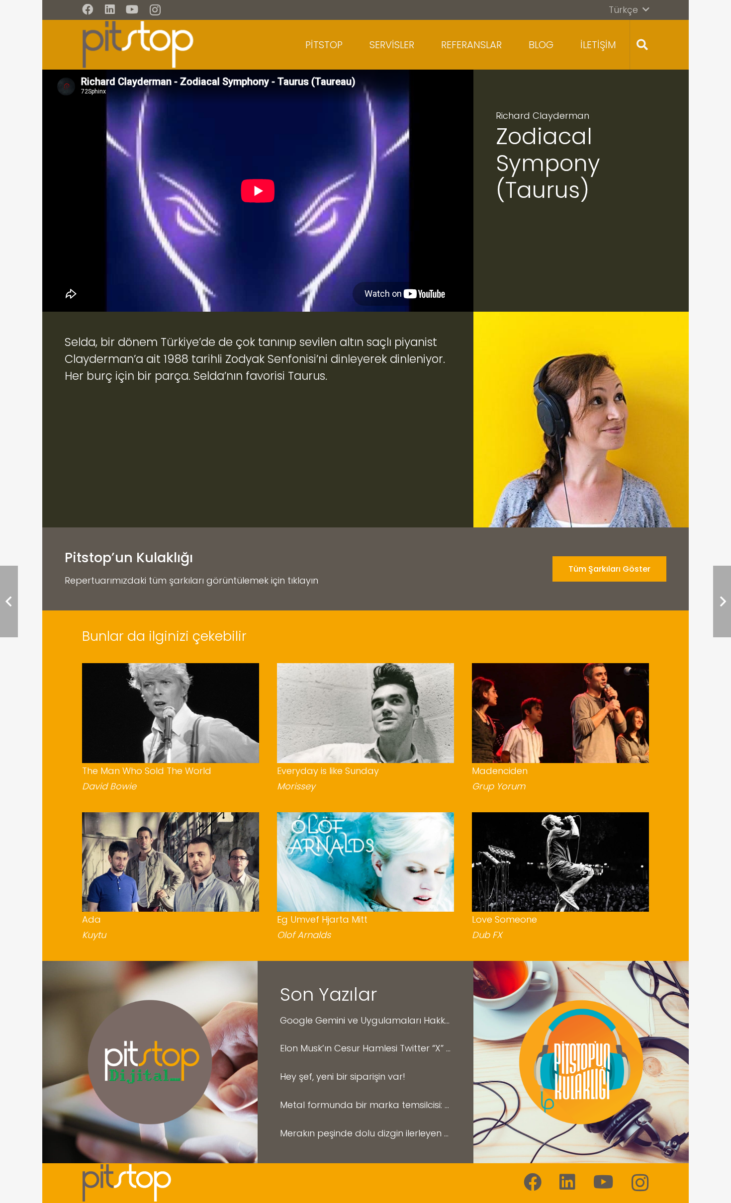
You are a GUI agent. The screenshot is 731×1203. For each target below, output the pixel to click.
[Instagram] (155, 10)
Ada (91, 919)
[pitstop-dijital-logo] (150, 1062)
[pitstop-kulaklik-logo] (581, 1062)
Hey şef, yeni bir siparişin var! (342, 1076)
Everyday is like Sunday (328, 771)
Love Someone (504, 919)
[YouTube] (132, 9)
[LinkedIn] (110, 9)
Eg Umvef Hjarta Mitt (322, 919)
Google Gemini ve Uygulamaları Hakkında (365, 1020)
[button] (629, 10)
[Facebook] (87, 9)
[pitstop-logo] (138, 45)
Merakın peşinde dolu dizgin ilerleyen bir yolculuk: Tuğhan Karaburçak (365, 1133)
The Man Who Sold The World (146, 771)
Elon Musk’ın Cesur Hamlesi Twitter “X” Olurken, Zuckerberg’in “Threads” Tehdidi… (365, 1048)
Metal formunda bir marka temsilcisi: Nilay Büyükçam (365, 1105)
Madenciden (500, 771)
